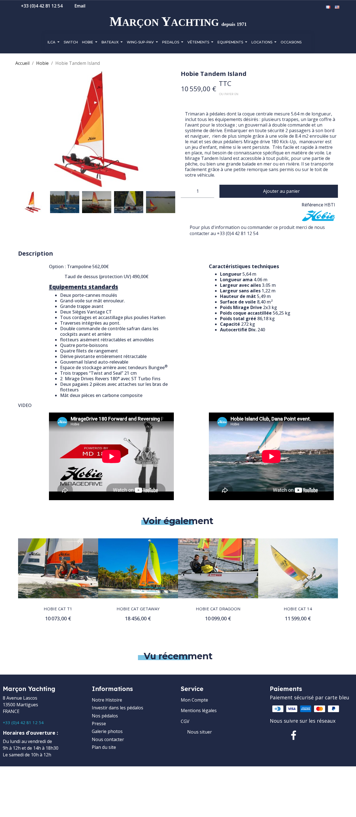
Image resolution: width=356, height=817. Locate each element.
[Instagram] (311, 735)
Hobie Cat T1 (58, 608)
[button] (302, 7)
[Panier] (320, 7)
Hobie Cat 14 (298, 608)
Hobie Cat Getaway (138, 608)
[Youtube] (329, 735)
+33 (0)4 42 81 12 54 (23, 722)
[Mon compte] (312, 7)
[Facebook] (294, 735)
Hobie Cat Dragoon (218, 608)
